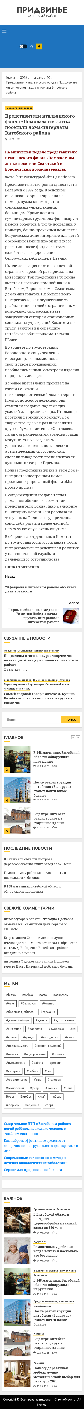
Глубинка (64, 680)
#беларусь (28, 1003)
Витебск (25, 1096)
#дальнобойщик (17, 1020)
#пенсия (12, 1054)
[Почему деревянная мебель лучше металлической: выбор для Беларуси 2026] (17, 1373)
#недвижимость (17, 1045)
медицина (32, 1105)
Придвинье (42, 10)
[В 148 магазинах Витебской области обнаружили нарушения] (17, 759)
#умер (34, 1088)
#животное (13, 1029)
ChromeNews (64, 1399)
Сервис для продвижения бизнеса (33, 1170)
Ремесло (38, 1363)
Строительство (42, 1306)
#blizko (11, 995)
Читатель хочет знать (17, 689)
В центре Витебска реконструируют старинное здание (49, 818)
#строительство (17, 1079)
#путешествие (15, 1062)
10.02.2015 (14, 139)
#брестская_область (20, 1012)
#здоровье (56, 1029)
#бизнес (48, 1003)
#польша (58, 1054)
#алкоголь (60, 995)
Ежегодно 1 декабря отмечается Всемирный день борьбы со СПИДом (38, 924)
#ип (73, 1029)
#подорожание (35, 1054)
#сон (48, 1071)
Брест (10, 1096)
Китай (42, 1096)
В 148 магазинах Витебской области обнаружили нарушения (56, 757)
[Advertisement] (62, 46)
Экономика (63, 1209)
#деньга (41, 1020)
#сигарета (13, 1071)
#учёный (51, 1088)
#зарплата (35, 1029)
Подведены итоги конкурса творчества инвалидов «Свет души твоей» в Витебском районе (41, 660)
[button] (4, 30)
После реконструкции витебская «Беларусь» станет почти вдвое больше (52, 789)
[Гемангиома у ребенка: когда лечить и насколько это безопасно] (17, 1250)
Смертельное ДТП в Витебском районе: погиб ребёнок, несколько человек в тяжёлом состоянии (37, 1128)
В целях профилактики (18, 680)
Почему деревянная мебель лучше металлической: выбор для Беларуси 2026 (56, 1374)
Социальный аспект (19, 108)
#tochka (27, 995)
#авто (43, 995)
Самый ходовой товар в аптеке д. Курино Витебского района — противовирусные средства (39, 698)
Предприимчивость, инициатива (53, 1301)
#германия (47, 1012)
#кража (11, 1037)
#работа (37, 1062)
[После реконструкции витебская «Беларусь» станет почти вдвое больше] (17, 790)
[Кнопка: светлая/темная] (23, 46)
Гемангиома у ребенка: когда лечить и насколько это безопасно (35, 875)
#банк (10, 1003)
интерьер (12, 1105)
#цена (67, 1088)
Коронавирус (36, 684)
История (38, 1334)
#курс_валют (50, 1037)
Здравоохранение (15, 684)
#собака (32, 1071)
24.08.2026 (43, 1232)
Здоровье (39, 1241)
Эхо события (51, 651)
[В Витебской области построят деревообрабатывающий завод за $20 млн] (17, 1220)
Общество (10, 651)
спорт (49, 1105)
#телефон (54, 1079)
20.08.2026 (43, 766)
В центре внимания (45, 680)
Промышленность (44, 1209)
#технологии (15, 1088)
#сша (37, 1079)
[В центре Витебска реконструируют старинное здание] (17, 820)
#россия (55, 1062)
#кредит (29, 1037)
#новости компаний (48, 1045)
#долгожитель (64, 1020)
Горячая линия (67, 1271)
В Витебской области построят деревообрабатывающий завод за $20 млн (55, 1221)
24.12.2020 (13, 670)
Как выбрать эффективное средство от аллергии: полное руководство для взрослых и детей (41, 1145)
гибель (56, 1096)
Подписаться (39, 46)
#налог (70, 1037)
